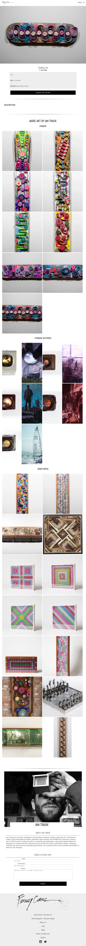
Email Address (21, 863)
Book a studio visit (43, 934)
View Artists (38, 915)
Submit (43, 884)
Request (23, 868)
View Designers (36, 919)
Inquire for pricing (43, 93)
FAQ (43, 926)
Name (23, 858)
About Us (43, 922)
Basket (43, 937)
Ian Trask (44, 70)
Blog (43, 930)
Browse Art (48, 915)
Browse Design (49, 919)
